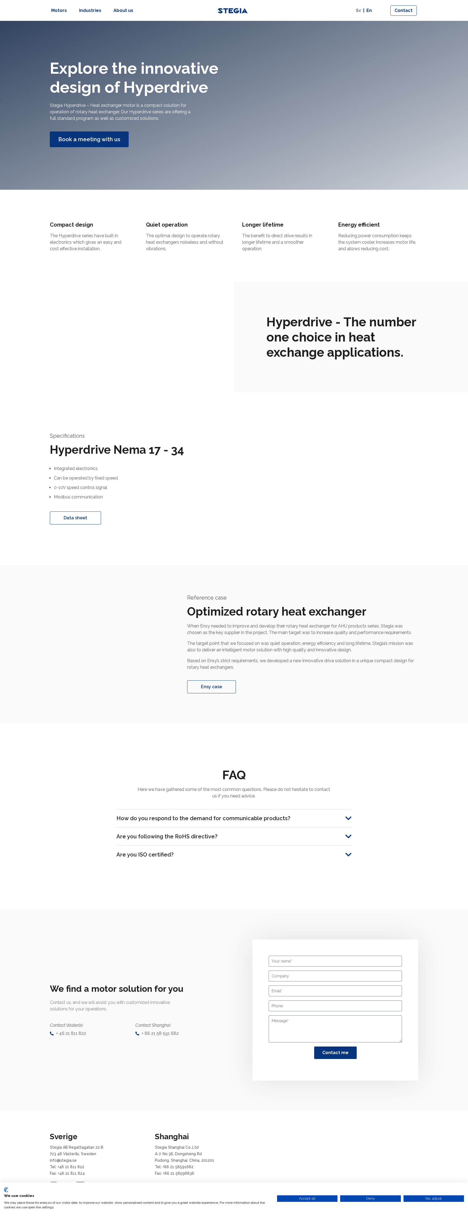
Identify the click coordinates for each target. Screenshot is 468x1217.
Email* (277, 991)
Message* (280, 1021)
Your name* (282, 961)
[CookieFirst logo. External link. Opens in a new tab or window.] (6, 1189)
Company (280, 976)
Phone (277, 1006)
